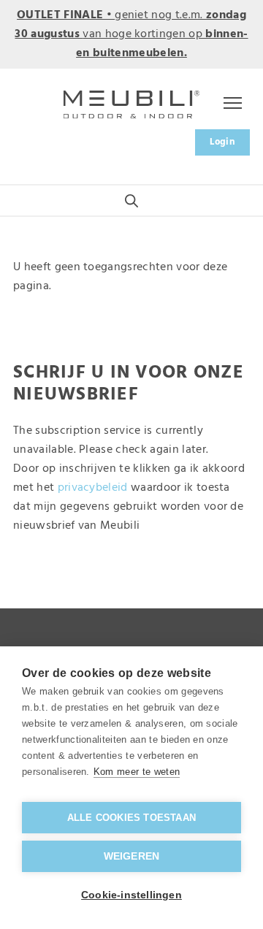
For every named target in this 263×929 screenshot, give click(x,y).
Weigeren (132, 856)
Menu (230, 104)
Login (222, 142)
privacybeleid (93, 487)
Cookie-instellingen (131, 895)
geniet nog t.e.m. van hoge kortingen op (131, 34)
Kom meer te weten (137, 771)
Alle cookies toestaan (131, 817)
